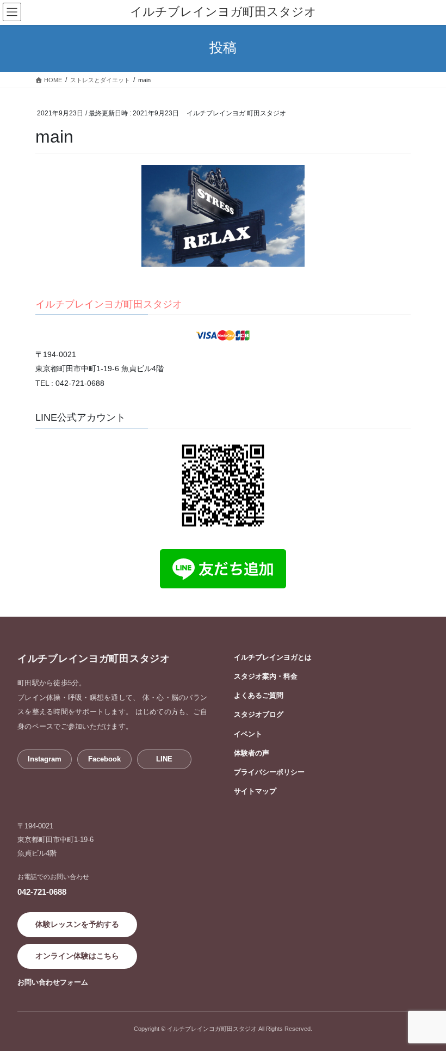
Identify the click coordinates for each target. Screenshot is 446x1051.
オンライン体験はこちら (77, 955)
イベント (248, 734)
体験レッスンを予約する (77, 924)
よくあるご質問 (258, 695)
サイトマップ (255, 791)
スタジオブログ (258, 714)
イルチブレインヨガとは (273, 657)
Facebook (104, 759)
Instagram (44, 759)
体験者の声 (251, 753)
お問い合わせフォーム (52, 982)
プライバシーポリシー (269, 772)
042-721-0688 (41, 891)
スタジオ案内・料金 (266, 676)
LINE (164, 759)
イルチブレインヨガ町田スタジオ (108, 304)
